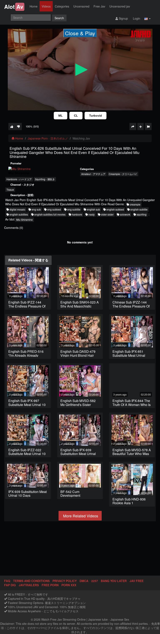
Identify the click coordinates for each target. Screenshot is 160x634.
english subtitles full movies (49, 214)
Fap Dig (10, 585)
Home (34, 6)
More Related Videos (80, 515)
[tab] (28, 260)
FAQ (7, 581)
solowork (124, 214)
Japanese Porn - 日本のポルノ (48, 138)
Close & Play (80, 33)
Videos (46, 6)
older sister (107, 214)
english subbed (115, 209)
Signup (123, 18)
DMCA (84, 581)
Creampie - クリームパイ (123, 174)
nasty (91, 214)
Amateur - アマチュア (93, 174)
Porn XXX (68, 585)
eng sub (36, 209)
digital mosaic (17, 209)
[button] (147, 18)
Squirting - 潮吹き (45, 179)
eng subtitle (73, 209)
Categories (62, 6)
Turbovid (95, 115)
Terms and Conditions (31, 581)
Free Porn (50, 585)
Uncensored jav (119, 6)
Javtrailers (29, 585)
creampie (134, 204)
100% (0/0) (32, 126)
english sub (93, 209)
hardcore (76, 214)
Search (59, 18)
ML (60, 115)
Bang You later (114, 581)
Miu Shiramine (24, 219)
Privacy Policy (64, 581)
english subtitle (139, 209)
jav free (137, 581)
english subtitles (18, 214)
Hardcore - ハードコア (19, 179)
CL (76, 115)
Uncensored (81, 6)
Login (136, 18)
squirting (141, 214)
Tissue (10, 189)
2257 (94, 581)
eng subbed (54, 209)
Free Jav (99, 6)
